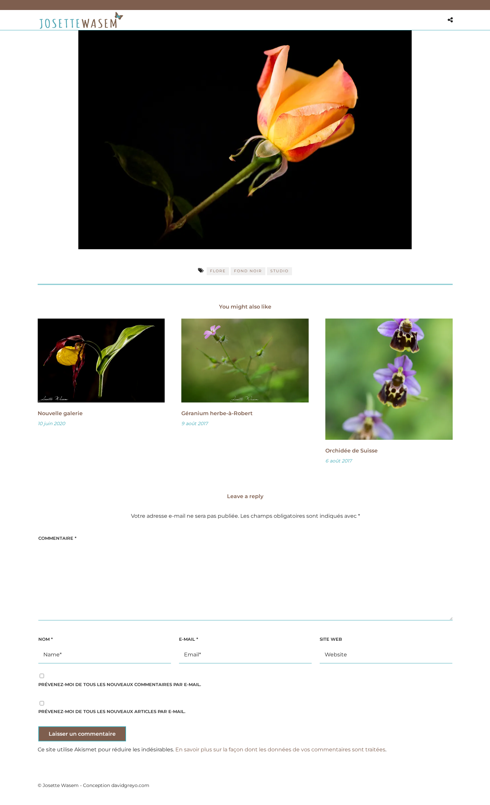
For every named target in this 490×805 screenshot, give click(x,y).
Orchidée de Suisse (351, 450)
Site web (331, 639)
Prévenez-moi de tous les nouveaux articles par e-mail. (111, 711)
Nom (45, 639)
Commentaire (57, 538)
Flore (218, 271)
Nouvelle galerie (60, 413)
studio (279, 271)
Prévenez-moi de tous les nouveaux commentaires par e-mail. (119, 684)
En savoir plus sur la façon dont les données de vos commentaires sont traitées (280, 749)
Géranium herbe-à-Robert (217, 413)
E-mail (188, 639)
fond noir (248, 271)
